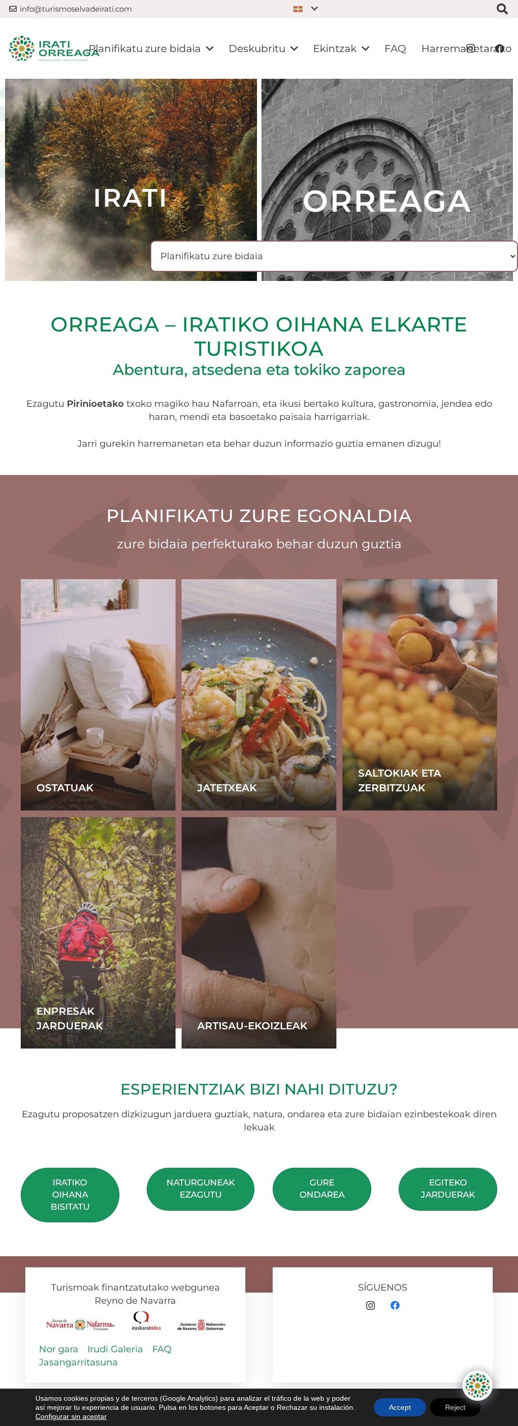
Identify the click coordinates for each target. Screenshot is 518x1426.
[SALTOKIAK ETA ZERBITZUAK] (419, 695)
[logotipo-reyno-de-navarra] (81, 1321)
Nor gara (58, 1349)
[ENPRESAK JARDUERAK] (98, 933)
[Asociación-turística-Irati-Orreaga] (54, 48)
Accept (400, 1407)
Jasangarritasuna (78, 1362)
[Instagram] (370, 1305)
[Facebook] (394, 1305)
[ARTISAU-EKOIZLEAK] (259, 933)
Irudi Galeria (115, 1349)
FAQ (161, 1349)
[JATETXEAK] (259, 695)
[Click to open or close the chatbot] (477, 1385)
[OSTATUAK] (98, 695)
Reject (455, 1407)
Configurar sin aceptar (71, 1416)
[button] (305, 9)
